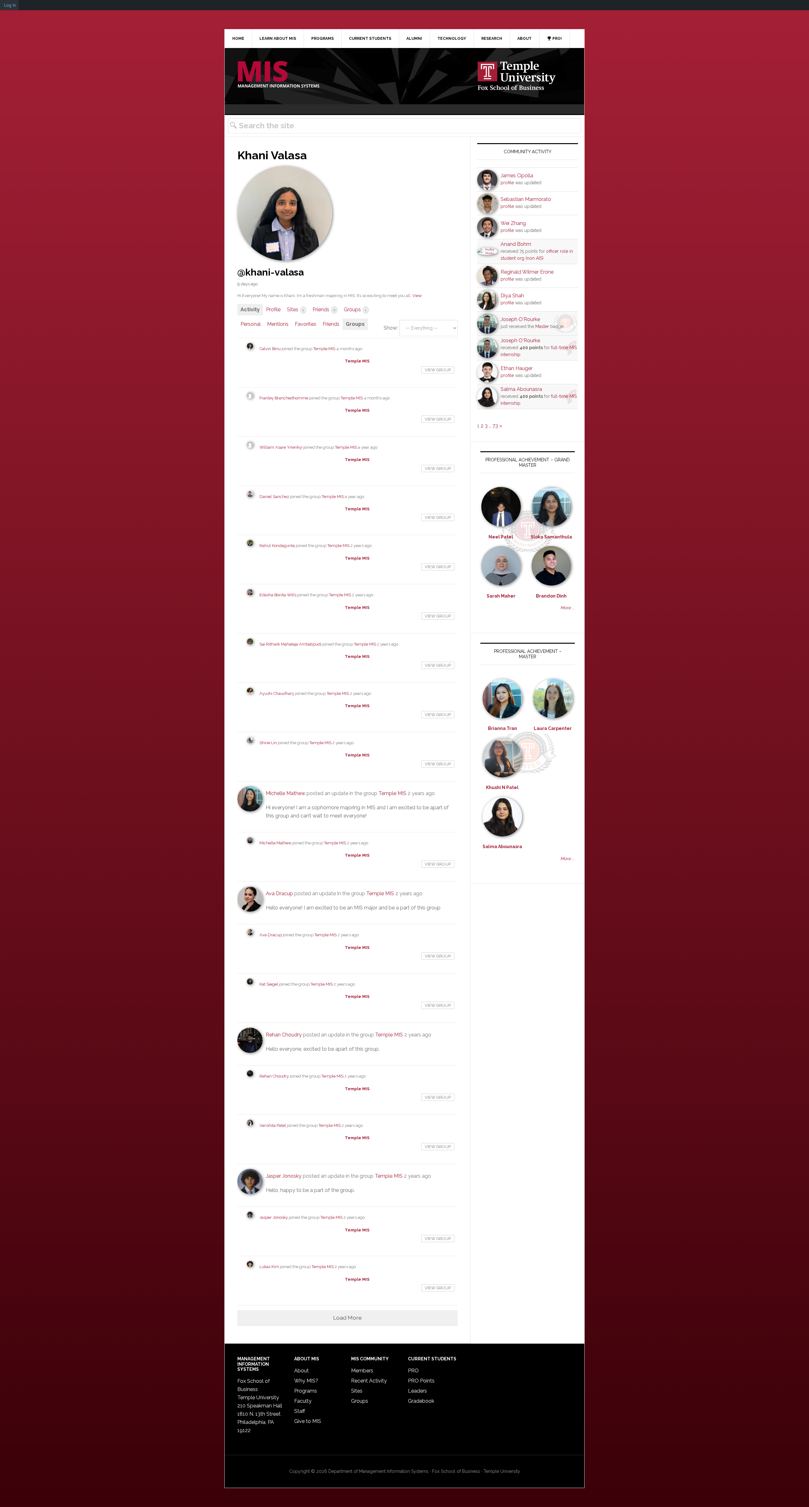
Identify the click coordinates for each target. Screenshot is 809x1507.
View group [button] (438, 370)
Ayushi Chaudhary (276, 693)
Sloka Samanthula (551, 536)
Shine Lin (268, 742)
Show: (391, 328)
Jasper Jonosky (283, 1176)
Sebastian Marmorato (526, 199)
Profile (273, 310)
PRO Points (421, 1381)
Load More (347, 1317)
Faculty (303, 1401)
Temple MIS (278, 75)
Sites (295, 310)
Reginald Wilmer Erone (527, 272)
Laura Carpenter (553, 728)
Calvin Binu (270, 348)
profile (507, 182)
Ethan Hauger (516, 368)
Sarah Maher (501, 596)
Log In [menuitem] (10, 5)
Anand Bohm (516, 244)
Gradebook (421, 1401)
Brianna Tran (502, 728)
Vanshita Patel (272, 1125)
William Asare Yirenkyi (280, 447)
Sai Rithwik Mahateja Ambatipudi (290, 644)
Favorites (305, 324)
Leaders (417, 1391)
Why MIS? (306, 1381)
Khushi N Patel (502, 787)
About (301, 1371)
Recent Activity (369, 1381)
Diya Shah (512, 296)
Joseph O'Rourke (520, 319)
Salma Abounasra (521, 389)
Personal (250, 324)
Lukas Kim (269, 1266)
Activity (250, 310)
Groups (355, 310)
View (417, 295)
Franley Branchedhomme (283, 398)
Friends (324, 310)
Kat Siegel (268, 984)
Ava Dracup (279, 893)
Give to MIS (307, 1421)
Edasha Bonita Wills (277, 594)
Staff (299, 1411)
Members (362, 1371)
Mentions (278, 324)
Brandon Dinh (551, 596)
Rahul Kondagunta (277, 545)
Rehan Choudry (284, 1035)
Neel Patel (501, 536)
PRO (413, 1371)
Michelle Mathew (285, 793)
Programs (305, 1391)
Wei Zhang (513, 223)
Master (542, 326)
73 (495, 426)
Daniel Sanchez (274, 496)
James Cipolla (517, 176)
